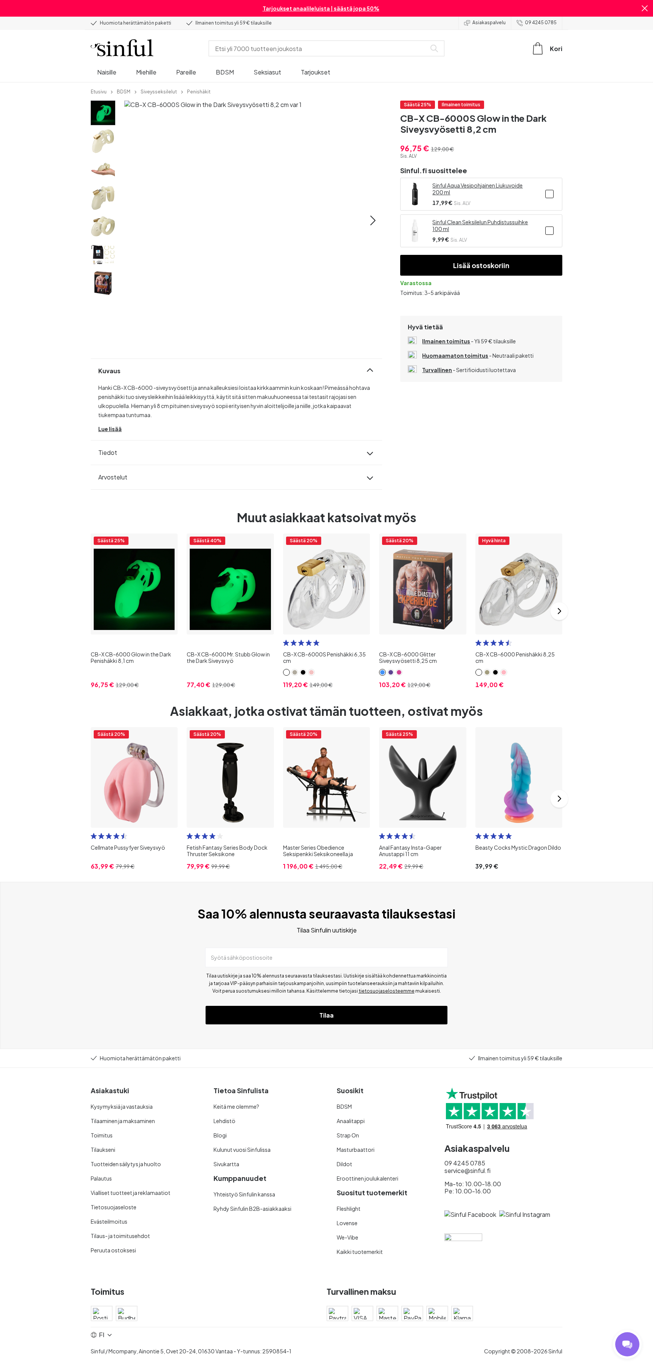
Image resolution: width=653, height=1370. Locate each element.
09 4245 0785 (541, 22)
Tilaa (326, 1015)
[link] (99, 91)
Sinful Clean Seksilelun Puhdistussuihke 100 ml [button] (480, 225)
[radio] (286, 643)
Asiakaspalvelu (489, 22)
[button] (645, 8)
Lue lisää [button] (110, 428)
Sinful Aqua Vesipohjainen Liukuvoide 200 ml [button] (477, 188)
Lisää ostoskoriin (481, 265)
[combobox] (319, 48)
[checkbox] (549, 194)
